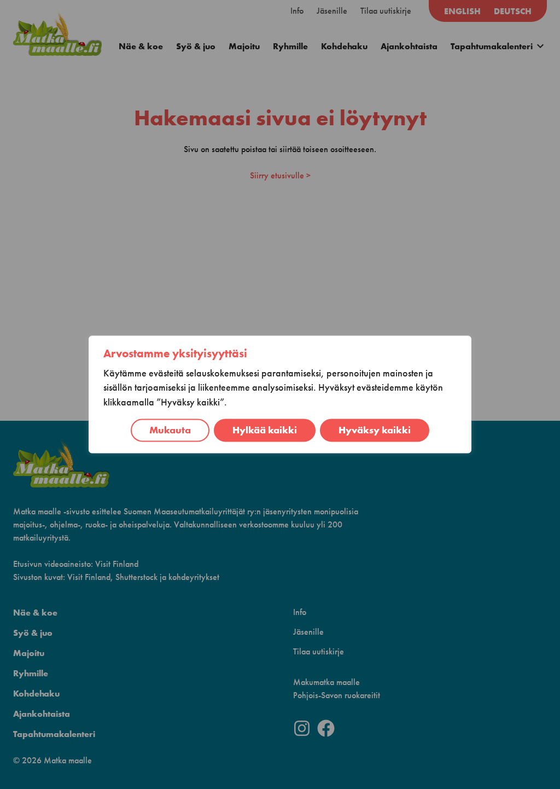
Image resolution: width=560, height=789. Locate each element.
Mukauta (170, 431)
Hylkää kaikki (264, 431)
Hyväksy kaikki (375, 431)
